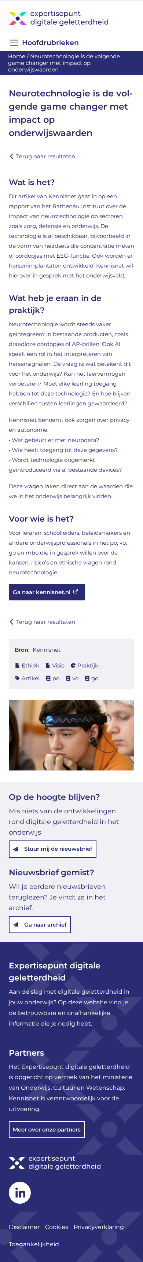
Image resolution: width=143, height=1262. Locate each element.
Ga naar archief (45, 924)
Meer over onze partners (47, 1129)
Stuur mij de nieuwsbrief (58, 848)
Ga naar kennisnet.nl (41, 592)
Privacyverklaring (99, 1227)
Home (16, 56)
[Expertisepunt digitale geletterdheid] (71, 18)
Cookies (56, 1227)
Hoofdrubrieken (50, 42)
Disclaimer (24, 1227)
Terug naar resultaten (45, 156)
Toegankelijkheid (34, 1244)
